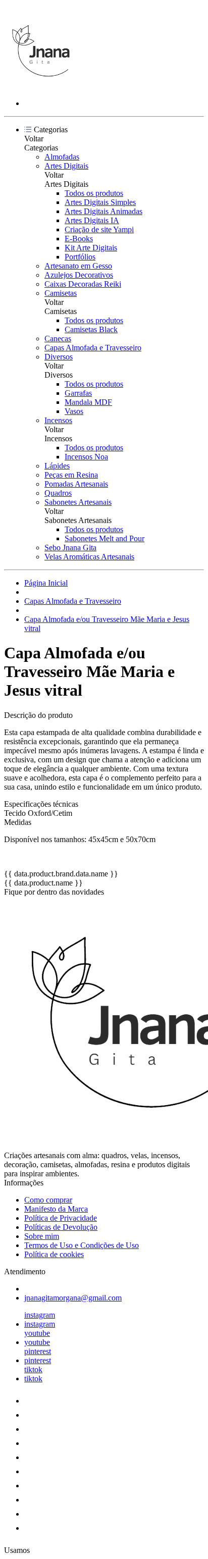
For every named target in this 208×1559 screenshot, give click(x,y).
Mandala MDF (88, 402)
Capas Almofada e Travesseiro (92, 347)
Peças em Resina (71, 475)
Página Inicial (46, 583)
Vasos (74, 411)
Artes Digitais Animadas (103, 211)
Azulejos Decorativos (78, 275)
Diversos (58, 356)
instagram (39, 1315)
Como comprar (48, 1200)
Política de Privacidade (60, 1218)
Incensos (58, 420)
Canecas (57, 338)
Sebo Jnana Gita (70, 547)
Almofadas (61, 156)
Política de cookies (54, 1254)
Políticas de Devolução (60, 1227)
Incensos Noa (86, 456)
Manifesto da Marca (56, 1209)
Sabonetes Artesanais (78, 502)
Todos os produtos (94, 193)
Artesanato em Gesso (78, 266)
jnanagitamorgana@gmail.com (73, 1297)
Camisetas (60, 293)
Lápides (57, 465)
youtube (37, 1333)
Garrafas (78, 393)
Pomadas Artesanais (76, 484)
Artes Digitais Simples (100, 202)
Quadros (58, 493)
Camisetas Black (91, 329)
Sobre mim (41, 1236)
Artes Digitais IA (92, 220)
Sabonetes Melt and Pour (104, 538)
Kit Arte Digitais (91, 247)
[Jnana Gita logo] (42, 86)
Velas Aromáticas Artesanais (89, 556)
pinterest (37, 1351)
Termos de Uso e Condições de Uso (81, 1245)
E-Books (79, 238)
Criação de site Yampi (99, 229)
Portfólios (80, 256)
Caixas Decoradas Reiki (82, 284)
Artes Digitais (66, 166)
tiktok (33, 1369)
